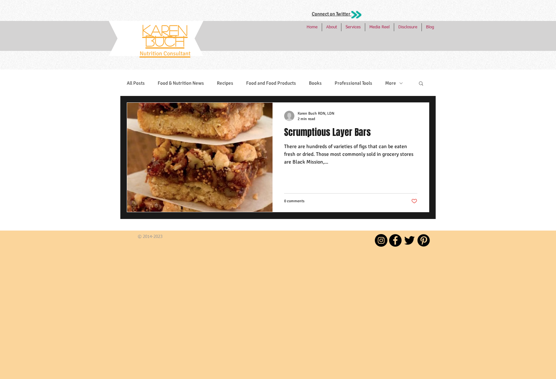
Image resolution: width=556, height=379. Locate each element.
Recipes (225, 83)
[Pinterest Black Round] (423, 240)
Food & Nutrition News (181, 83)
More (390, 83)
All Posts (136, 83)
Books (315, 83)
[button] (421, 84)
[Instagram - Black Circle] (381, 240)
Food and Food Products (271, 83)
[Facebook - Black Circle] (395, 240)
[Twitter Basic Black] (409, 240)
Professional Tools (353, 83)
